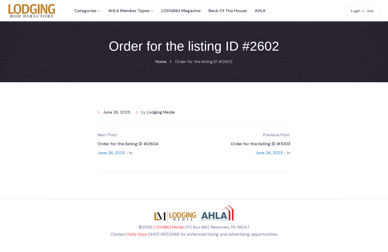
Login (355, 10)
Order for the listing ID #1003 (260, 144)
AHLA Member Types (128, 10)
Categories (85, 10)
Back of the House (228, 10)
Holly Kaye (137, 234)
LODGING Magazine (181, 10)
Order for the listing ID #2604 (128, 144)
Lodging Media (161, 112)
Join (370, 10)
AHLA (260, 10)
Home (161, 61)
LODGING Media (168, 227)
